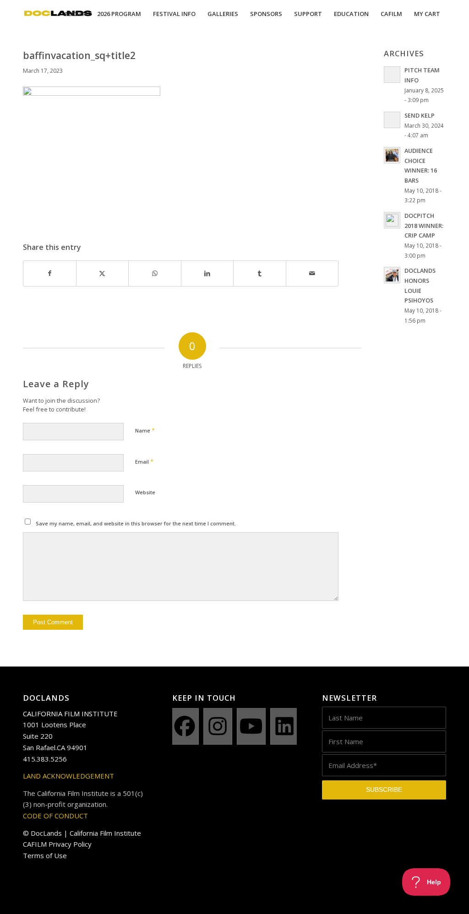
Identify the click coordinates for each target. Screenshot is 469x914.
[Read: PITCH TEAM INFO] (392, 74)
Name (145, 430)
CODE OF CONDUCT (55, 815)
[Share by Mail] (312, 273)
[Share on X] (102, 273)
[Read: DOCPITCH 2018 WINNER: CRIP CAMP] (392, 220)
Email (144, 461)
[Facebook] (184, 726)
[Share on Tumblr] (260, 273)
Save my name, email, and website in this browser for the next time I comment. (136, 523)
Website (145, 492)
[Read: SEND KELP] (392, 120)
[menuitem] (74, 13)
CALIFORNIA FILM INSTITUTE (70, 713)
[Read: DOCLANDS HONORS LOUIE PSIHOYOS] (392, 275)
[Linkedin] (284, 726)
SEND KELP (419, 115)
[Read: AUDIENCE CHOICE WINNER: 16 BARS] (392, 155)
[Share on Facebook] (49, 273)
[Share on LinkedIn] (207, 273)
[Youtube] (251, 726)
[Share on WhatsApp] (155, 273)
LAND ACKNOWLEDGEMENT (68, 775)
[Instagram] (217, 726)
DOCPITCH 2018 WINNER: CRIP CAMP (423, 225)
